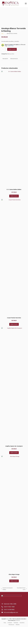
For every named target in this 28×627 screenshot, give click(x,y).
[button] (26, 3)
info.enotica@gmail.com (11, 612)
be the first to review (12, 33)
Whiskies (18, 624)
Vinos (13, 54)
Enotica (7, 619)
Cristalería (10, 622)
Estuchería (22, 622)
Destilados (16, 622)
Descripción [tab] (5, 58)
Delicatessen (11, 624)
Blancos (9, 54)
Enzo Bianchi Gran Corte (20, 588)
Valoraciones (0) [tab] (14, 58)
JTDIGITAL (18, 620)
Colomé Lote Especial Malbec (6, 588)
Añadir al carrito (12, 49)
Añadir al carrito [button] (14, 196)
